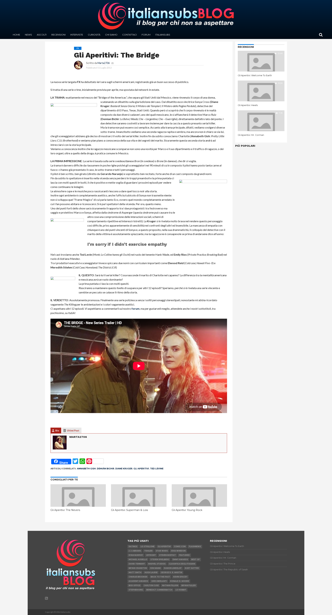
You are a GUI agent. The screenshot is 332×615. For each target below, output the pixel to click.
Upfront (151, 555)
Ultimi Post (73, 430)
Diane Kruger (123, 468)
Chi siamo (111, 34)
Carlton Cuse (151, 585)
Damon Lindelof (173, 568)
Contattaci (129, 34)
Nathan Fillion (170, 585)
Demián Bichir (105, 468)
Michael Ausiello (138, 559)
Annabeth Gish (86, 468)
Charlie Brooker (138, 577)
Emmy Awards (180, 559)
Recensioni (58, 34)
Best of (195, 559)
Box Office (134, 585)
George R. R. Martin (171, 572)
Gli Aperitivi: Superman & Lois (129, 510)
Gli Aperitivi (141, 468)
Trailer (148, 551)
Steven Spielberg (159, 559)
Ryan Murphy (136, 555)
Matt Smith (135, 572)
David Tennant (137, 564)
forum (135, 308)
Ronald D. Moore (179, 581)
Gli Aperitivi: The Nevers (65, 510)
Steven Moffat (167, 555)
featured (184, 555)
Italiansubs (162, 34)
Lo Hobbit (181, 590)
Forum (146, 34)
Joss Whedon (178, 551)
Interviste (76, 34)
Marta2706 (104, 62)
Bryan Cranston (138, 568)
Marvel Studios (156, 564)
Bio (57, 430)
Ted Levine (156, 468)
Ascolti (42, 34)
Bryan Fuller (188, 585)
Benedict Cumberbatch (159, 590)
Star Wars (162, 551)
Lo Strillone (147, 546)
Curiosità (94, 34)
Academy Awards (138, 581)
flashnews (195, 546)
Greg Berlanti (159, 581)
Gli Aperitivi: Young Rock (187, 510)
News (28, 34)
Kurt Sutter (192, 568)
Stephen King (136, 590)
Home (16, 34)
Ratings (133, 546)
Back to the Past (160, 577)
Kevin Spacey (180, 577)
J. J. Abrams (135, 551)
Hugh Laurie (151, 572)
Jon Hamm (155, 568)
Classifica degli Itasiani (182, 564)
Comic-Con (180, 546)
